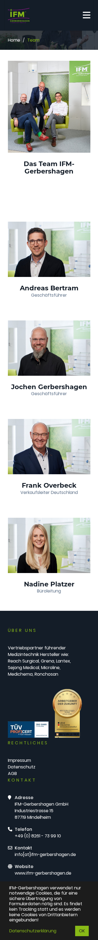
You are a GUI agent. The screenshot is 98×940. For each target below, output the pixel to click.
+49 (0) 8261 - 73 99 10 (38, 836)
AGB (12, 773)
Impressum (19, 760)
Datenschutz (21, 767)
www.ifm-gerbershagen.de (43, 873)
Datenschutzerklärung (32, 931)
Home (14, 40)
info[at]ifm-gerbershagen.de (45, 854)
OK (82, 931)
